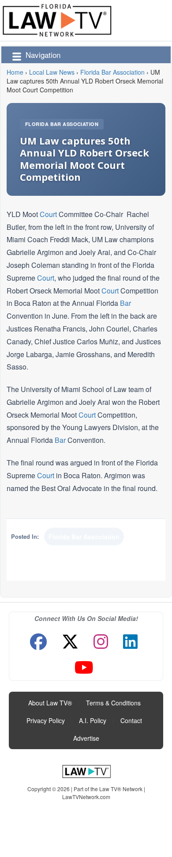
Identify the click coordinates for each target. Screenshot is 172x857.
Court (48, 214)
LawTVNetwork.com (86, 796)
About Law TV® (50, 702)
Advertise (86, 738)
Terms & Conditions (113, 702)
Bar (125, 303)
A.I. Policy (92, 720)
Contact (131, 720)
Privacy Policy (45, 720)
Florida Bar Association (61, 124)
